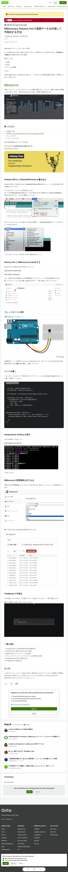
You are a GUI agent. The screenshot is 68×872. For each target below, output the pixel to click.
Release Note (21, 829)
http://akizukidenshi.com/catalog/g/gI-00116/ (28, 133)
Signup (63, 2)
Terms (3, 832)
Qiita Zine (53, 832)
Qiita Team (53, 829)
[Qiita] (4, 2)
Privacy (3, 835)
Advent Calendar (22, 837)
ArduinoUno (8, 36)
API (19, 849)
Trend (4, 6)
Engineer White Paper (24, 846)
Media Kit (4, 840)
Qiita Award (21, 843)
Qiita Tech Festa (22, 840)
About (3, 829)
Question (19, 6)
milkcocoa (16, 36)
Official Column (39, 6)
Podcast (36, 843)
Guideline (4, 837)
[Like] (6, 684)
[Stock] (11, 684)
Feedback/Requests (7, 843)
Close (20, 863)
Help (2, 846)
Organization (52, 6)
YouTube (36, 840)
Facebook (37, 837)
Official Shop (54, 835)
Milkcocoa (9, 85)
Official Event (28, 6)
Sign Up (38, 791)
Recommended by (17, 724)
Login (55, 2)
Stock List (11, 6)
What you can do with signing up (20, 704)
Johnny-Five (23, 36)
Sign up (13, 863)
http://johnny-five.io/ (11, 148)
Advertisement (5, 849)
